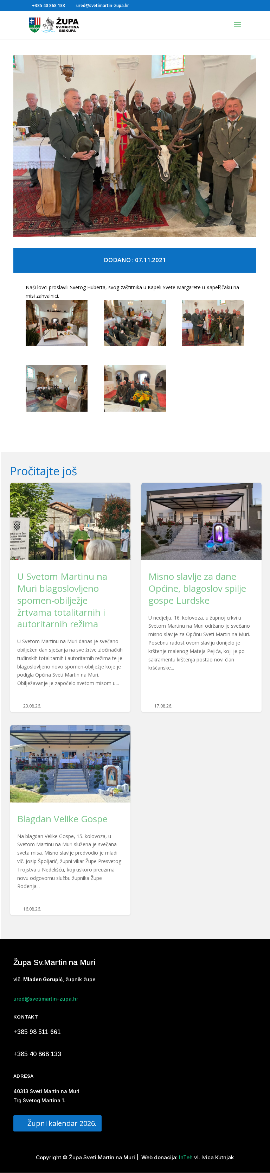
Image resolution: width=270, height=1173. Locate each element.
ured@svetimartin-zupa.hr (45, 999)
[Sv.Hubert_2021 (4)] (57, 324)
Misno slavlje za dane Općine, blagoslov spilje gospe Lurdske (201, 597)
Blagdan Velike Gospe (70, 820)
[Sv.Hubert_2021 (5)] (135, 389)
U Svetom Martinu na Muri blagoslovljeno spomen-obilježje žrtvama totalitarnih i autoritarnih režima (70, 597)
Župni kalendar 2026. (62, 1123)
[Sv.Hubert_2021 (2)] (213, 324)
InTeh (185, 1157)
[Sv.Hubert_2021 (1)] (57, 389)
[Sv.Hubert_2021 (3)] (135, 324)
